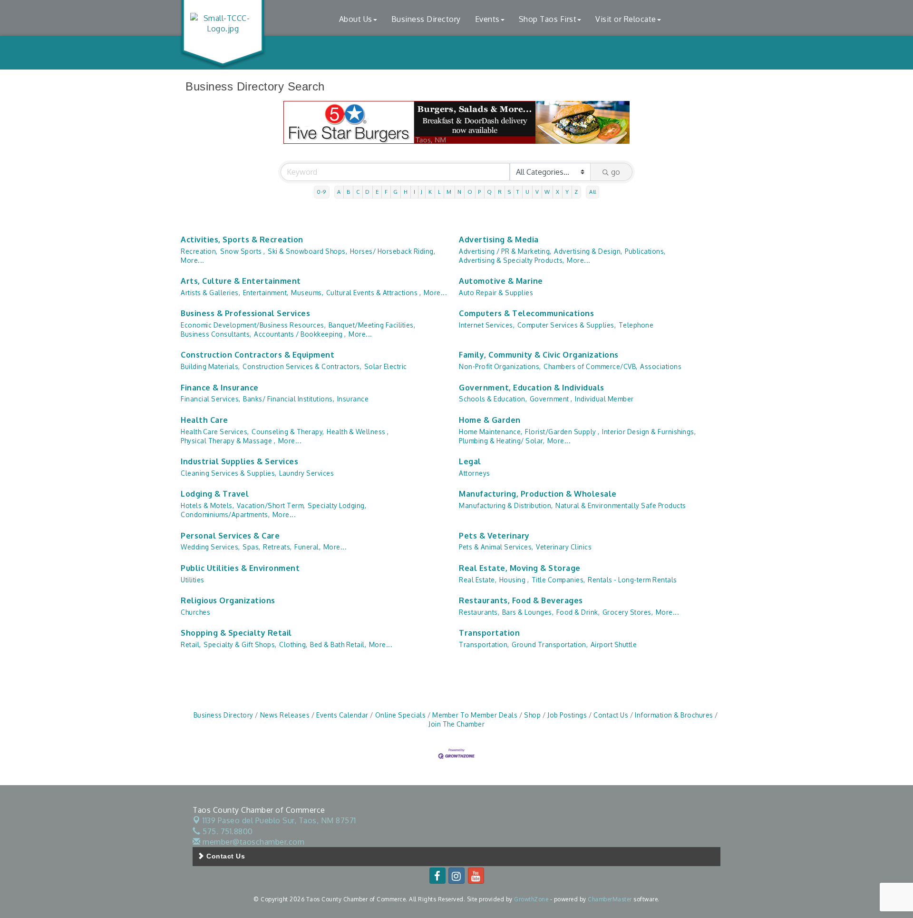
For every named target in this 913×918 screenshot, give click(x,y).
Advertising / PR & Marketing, (505, 251)
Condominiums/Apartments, (225, 514)
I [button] (415, 191)
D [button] (367, 191)
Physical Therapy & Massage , (228, 441)
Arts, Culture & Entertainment (241, 281)
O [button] (470, 191)
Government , (551, 399)
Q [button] (489, 191)
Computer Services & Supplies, (566, 325)
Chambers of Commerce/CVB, (591, 366)
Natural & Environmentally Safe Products (620, 505)
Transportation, (484, 644)
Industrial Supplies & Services (239, 461)
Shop (532, 715)
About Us (355, 19)
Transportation (489, 633)
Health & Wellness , (358, 432)
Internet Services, (487, 325)
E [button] (377, 191)
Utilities (192, 580)
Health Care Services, (215, 432)
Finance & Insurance (220, 387)
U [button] (527, 191)
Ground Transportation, (550, 644)
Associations (660, 366)
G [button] (395, 191)
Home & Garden (490, 420)
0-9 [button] (321, 191)
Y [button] (567, 191)
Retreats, (277, 547)
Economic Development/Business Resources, (253, 325)
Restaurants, (479, 612)
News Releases (285, 715)
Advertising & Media (499, 239)
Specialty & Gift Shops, (240, 644)
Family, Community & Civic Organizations (539, 354)
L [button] (439, 191)
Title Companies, (558, 580)
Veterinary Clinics (564, 547)
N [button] (459, 191)
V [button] (537, 191)
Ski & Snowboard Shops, (307, 251)
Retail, (191, 644)
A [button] (339, 191)
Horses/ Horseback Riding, (393, 251)
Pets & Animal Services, (496, 547)
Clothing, (293, 644)
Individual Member (604, 399)
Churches (195, 612)
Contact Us (610, 715)
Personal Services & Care (230, 535)
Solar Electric (385, 366)
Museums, (307, 293)
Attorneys (474, 473)
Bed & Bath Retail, (338, 644)
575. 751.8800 (227, 831)
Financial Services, (211, 399)
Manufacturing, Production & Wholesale (538, 494)
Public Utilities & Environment (240, 568)
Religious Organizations (228, 600)
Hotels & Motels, (207, 505)
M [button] (449, 191)
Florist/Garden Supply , (562, 432)
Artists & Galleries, (210, 293)
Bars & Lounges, (528, 612)
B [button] (348, 191)
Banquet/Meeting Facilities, (372, 325)
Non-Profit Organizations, (500, 366)
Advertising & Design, (588, 251)
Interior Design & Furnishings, (649, 432)
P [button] (479, 191)
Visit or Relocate (625, 19)
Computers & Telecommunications (526, 313)
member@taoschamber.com (252, 842)
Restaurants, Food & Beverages (521, 600)
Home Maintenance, (491, 432)
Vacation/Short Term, (271, 505)
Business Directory (426, 19)
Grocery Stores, (627, 612)
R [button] (500, 191)
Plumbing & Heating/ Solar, (501, 441)
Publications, (645, 251)
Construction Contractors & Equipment (257, 354)
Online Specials (400, 715)
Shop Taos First (548, 19)
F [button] (386, 191)
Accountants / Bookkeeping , (300, 334)
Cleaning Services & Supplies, (229, 473)
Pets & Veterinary (494, 535)
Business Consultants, (216, 334)
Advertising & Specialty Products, (511, 260)
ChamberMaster (610, 899)
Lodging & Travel (215, 494)
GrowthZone (531, 899)
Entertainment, (266, 293)
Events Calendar (342, 715)
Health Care (204, 420)
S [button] (509, 191)
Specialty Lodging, (337, 505)
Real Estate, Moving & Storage (520, 568)
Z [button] (576, 191)
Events (487, 19)
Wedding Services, (210, 547)
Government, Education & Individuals (531, 387)
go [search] (615, 172)
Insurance (353, 399)
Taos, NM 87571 (279, 820)
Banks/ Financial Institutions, (288, 399)
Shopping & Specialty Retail (236, 633)
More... (192, 260)
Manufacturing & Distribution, (506, 505)
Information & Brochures (674, 715)
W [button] (547, 191)
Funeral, (307, 547)
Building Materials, (210, 366)
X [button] (558, 191)
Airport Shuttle (614, 644)
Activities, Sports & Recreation (242, 239)
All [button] (592, 191)
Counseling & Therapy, (288, 432)
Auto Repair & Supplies (496, 293)
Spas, (252, 547)
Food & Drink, (578, 612)
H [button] (406, 191)
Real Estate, (477, 580)
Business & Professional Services (245, 313)
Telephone (636, 325)
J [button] (422, 191)
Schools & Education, (493, 399)
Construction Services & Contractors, (302, 366)
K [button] (430, 191)
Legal (470, 461)
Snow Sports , (242, 251)
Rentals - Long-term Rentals (632, 580)
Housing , (514, 580)
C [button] (358, 191)
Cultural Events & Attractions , (373, 293)
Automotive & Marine (501, 281)
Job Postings (567, 715)
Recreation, (199, 251)
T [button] (518, 191)
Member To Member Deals (474, 715)
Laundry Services (306, 473)
